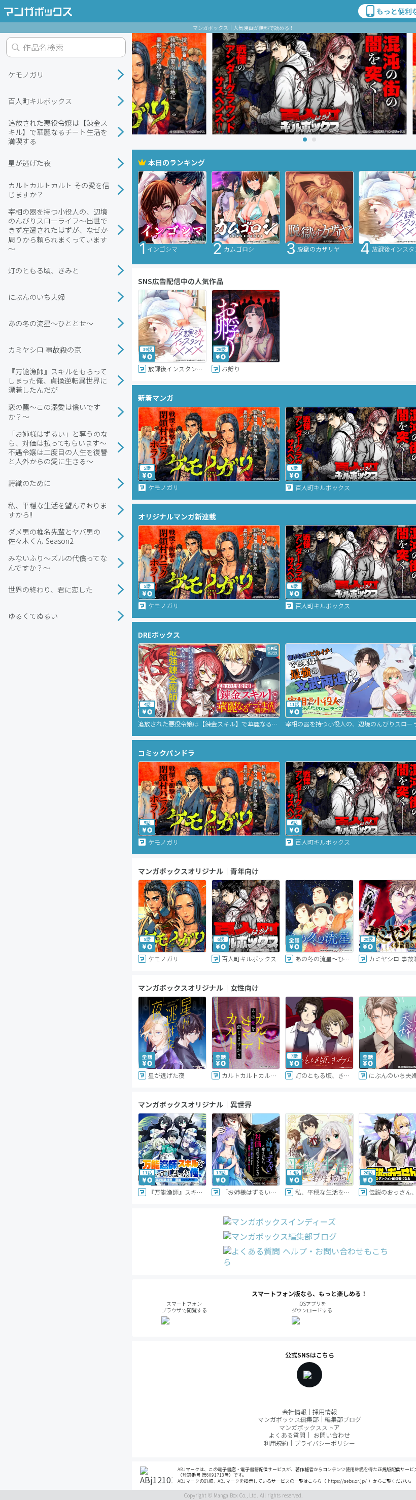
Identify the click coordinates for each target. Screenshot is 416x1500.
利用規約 (276, 1443)
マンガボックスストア (309, 1427)
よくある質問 (287, 1435)
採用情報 (325, 1411)
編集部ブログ (343, 1419)
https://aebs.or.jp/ (347, 1481)
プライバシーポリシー (324, 1443)
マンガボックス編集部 (288, 1419)
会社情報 (294, 1411)
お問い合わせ (332, 1435)
